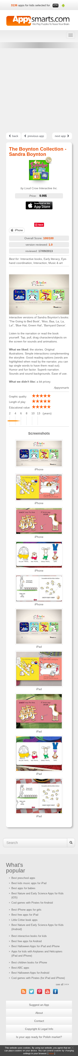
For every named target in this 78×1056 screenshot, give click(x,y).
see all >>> (62, 984)
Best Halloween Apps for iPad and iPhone (35, 946)
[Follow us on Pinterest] (39, 991)
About (39, 1012)
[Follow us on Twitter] (31, 991)
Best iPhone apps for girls (26, 909)
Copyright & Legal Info (39, 1028)
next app (61, 136)
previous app (35, 136)
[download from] (39, 205)
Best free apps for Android (26, 941)
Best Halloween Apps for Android (30, 972)
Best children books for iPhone (29, 962)
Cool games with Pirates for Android (32, 902)
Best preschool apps (23, 877)
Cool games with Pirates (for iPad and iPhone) (38, 977)
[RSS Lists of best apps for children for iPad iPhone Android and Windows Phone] (23, 991)
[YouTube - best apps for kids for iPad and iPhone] (47, 991)
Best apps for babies (23, 888)
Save (40, 224)
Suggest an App (39, 1004)
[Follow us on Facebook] (55, 991)
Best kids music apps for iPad (28, 883)
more (51, 1053)
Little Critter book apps (24, 919)
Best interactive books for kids (29, 936)
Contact (39, 1020)
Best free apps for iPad (24, 914)
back (14, 136)
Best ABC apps (20, 967)
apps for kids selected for (34, 5)
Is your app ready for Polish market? (39, 1037)
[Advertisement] (39, 90)
